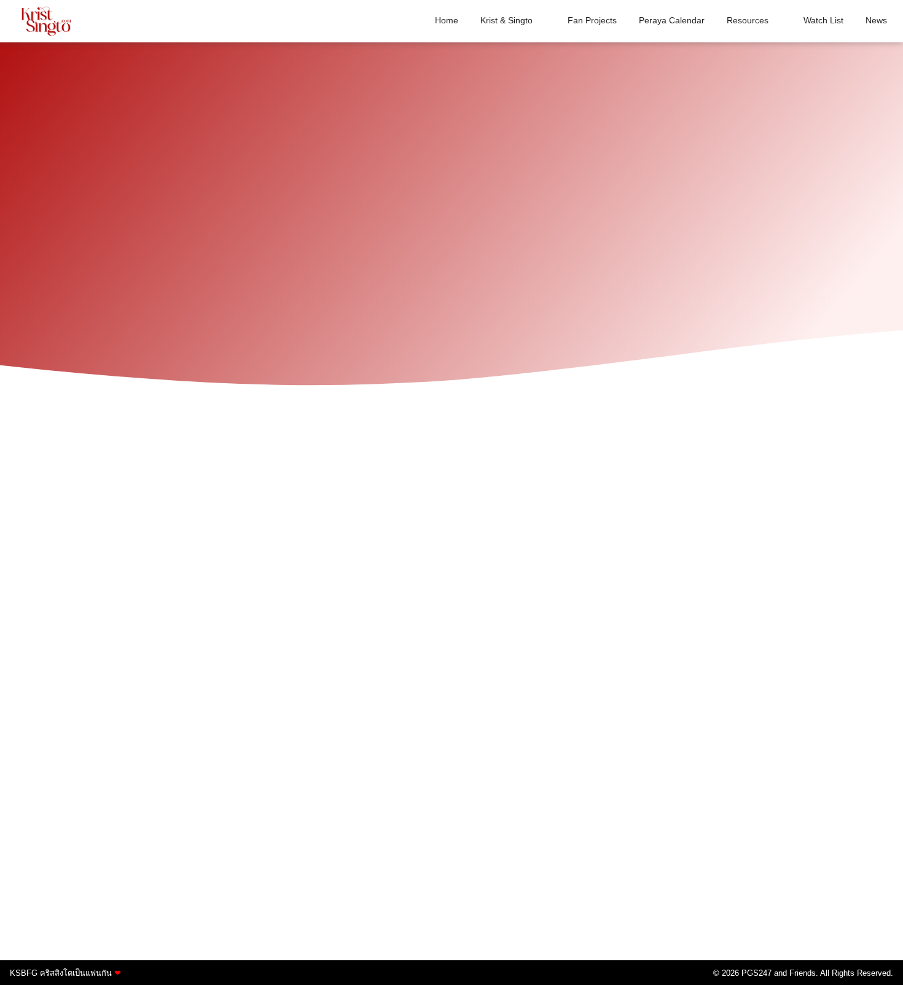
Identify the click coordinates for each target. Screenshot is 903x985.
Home (446, 20)
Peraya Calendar (672, 20)
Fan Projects (592, 20)
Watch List (823, 20)
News (876, 20)
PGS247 (756, 973)
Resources (747, 20)
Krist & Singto (506, 20)
